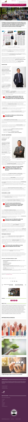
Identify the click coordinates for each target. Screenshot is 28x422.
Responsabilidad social (5, 5)
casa (5, 306)
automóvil (24, 305)
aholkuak (7, 305)
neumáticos (14, 309)
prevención (23, 309)
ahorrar (9, 305)
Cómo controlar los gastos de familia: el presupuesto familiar (19, 284)
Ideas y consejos (22, 4)
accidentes (3, 305)
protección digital (4, 310)
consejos (19, 306)
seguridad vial (19, 310)
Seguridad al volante (16, 4)
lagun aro (3, 309)
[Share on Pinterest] (15, 281)
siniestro (3, 313)
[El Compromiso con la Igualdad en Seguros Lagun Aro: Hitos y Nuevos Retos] (14, 327)
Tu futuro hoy (4, 4)
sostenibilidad (6, 313)
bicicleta (3, 306)
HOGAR (3, 400)
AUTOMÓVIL (3, 399)
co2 (7, 306)
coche (13, 306)
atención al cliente (20, 305)
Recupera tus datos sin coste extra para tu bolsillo (8, 284)
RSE (10, 310)
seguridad (15, 310)
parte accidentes (19, 309)
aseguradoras (15, 305)
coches (16, 306)
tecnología (10, 313)
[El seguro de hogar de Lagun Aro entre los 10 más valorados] (14, 365)
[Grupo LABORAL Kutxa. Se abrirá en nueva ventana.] (3, 392)
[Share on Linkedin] (16, 281)
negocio (11, 309)
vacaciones (14, 313)
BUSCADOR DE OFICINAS (5, 388)
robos (8, 310)
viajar (19, 313)
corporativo (22, 306)
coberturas (10, 306)
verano (17, 313)
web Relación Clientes (9, 274)
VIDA (2, 401)
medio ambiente (7, 309)
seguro (22, 310)
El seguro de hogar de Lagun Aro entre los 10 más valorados (12, 374)
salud (12, 310)
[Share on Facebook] (11, 281)
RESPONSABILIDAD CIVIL (4, 406)
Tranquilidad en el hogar (10, 4)
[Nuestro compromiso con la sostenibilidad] (14, 347)
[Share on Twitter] (13, 281)
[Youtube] (15, 0)
